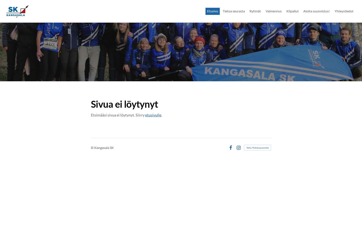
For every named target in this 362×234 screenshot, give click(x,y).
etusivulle (153, 115)
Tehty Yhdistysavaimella (257, 147)
